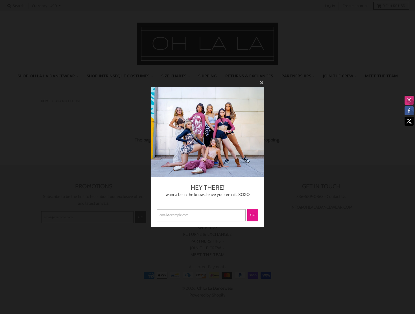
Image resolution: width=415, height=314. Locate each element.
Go (252, 215)
